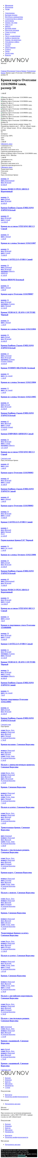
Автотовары (9, 21)
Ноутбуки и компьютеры (14, 17)
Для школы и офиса (12, 42)
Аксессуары (9, 53)
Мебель (7, 26)
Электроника (10, 13)
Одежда (8, 49)
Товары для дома (11, 23)
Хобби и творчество (12, 38)
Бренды (8, 1082)
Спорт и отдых (10, 32)
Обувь (7, 51)
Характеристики (7, 169)
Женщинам (9, 5)
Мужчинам (9, 7)
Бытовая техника (11, 15)
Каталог (8, 1078)
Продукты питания (12, 30)
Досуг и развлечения (12, 36)
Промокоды (9, 1085)
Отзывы (4, 173)
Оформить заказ (6, 144)
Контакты (8, 1095)
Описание (4, 171)
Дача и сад (9, 24)
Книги (7, 34)
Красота (8, 55)
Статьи (7, 1087)
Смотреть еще (6, 458)
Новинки (8, 1080)
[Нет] (26, 1156)
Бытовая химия (10, 28)
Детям (7, 9)
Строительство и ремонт (14, 19)
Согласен (22, 1156)
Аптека (7, 46)
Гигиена (8, 44)
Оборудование (10, 47)
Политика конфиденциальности (16, 1097)
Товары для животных (13, 40)
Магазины (8, 1084)
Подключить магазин (12, 1104)
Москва (3, 63)
